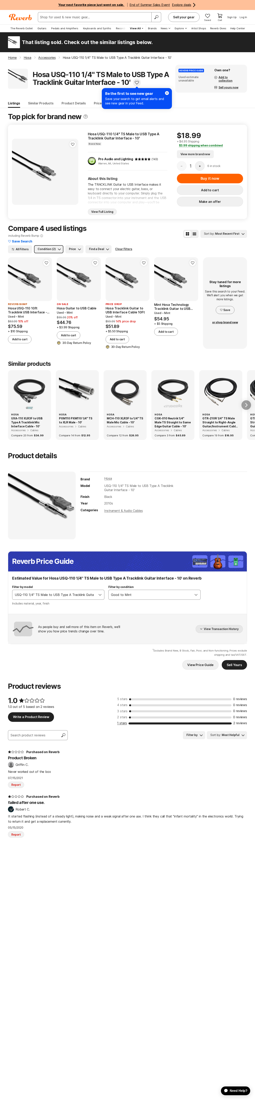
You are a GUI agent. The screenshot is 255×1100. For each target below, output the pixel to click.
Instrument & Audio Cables (123, 511)
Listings (14, 103)
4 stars (122, 705)
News (164, 28)
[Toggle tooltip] (85, 117)
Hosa (108, 478)
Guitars (41, 28)
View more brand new (195, 154)
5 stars (122, 699)
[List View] (194, 234)
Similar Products (41, 103)
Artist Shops (198, 28)
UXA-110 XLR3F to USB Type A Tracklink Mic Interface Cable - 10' (27, 422)
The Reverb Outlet (21, 28)
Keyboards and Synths (97, 28)
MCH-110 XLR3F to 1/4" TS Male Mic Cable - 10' (125, 420)
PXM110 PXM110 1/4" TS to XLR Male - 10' (75, 420)
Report (16, 784)
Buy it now (210, 178)
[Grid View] (187, 234)
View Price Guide (200, 665)
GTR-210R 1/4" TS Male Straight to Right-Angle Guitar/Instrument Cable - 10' (219, 422)
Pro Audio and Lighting (115, 159)
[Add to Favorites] (137, 82)
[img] (143, 159)
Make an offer (210, 202)
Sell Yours (234, 665)
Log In (243, 17)
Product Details (74, 103)
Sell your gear (184, 17)
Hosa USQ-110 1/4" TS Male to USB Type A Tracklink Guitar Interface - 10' (124, 136)
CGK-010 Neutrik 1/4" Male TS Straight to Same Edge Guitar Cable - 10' (173, 422)
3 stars (122, 711)
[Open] (100, 595)
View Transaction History (221, 629)
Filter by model (22, 587)
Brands (152, 28)
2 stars (122, 717)
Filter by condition (121, 587)
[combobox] (54, 595)
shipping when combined (201, 145)
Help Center (237, 28)
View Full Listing (102, 211)
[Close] (167, 93)
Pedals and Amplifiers (64, 28)
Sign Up (232, 17)
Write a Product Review (31, 717)
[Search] (156, 17)
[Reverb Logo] (20, 17)
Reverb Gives (218, 28)
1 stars (122, 723)
